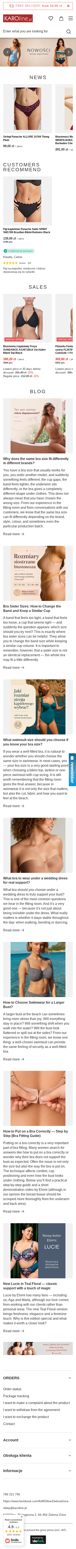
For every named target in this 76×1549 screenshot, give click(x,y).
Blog (38, 391)
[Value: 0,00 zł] (61, 18)
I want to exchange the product (26, 1417)
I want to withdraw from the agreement (31, 1410)
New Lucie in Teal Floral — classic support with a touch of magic (30, 1286)
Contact (9, 1424)
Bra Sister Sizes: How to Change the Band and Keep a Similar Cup (32, 609)
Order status (12, 1389)
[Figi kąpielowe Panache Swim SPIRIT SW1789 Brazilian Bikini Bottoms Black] (27, 200)
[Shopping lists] (50, 18)
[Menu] (71, 18)
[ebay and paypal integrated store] (38, 1539)
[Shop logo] (18, 18)
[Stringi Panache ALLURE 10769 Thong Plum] (27, 108)
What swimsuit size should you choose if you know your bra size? (35, 742)
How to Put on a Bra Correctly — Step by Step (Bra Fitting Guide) (35, 1134)
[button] (7, 52)
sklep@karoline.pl (15, 1508)
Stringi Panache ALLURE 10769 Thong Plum (26, 138)
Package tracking (16, 1396)
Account (10, 1440)
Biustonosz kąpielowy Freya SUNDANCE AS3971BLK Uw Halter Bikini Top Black (24, 349)
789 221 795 (11, 1494)
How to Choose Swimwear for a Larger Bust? (33, 1005)
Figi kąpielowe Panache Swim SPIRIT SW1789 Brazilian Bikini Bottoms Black (26, 231)
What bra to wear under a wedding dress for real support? (35, 880)
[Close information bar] (68, 6)
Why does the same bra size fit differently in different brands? (36, 461)
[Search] (68, 31)
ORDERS (11, 1378)
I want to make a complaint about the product (36, 1403)
